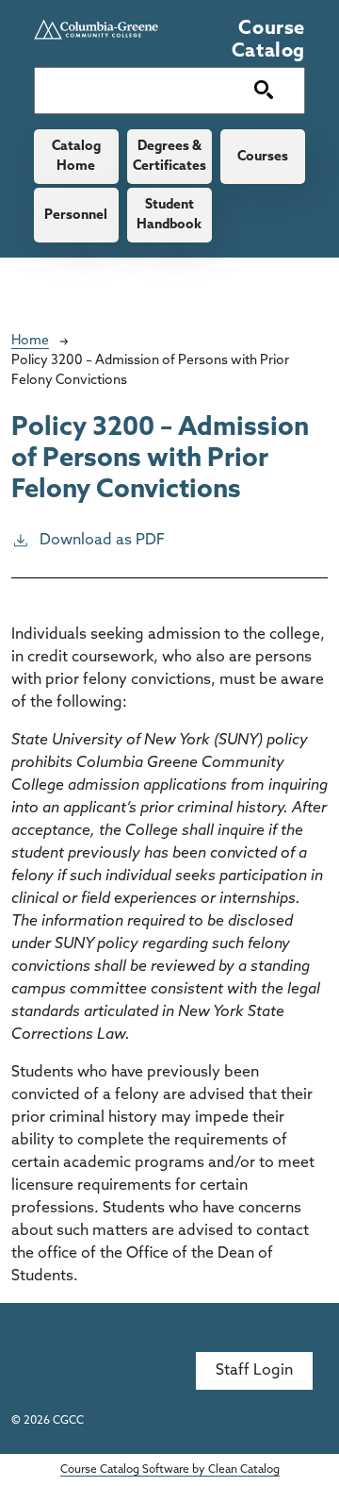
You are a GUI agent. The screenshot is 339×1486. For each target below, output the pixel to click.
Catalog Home (76, 157)
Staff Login (254, 1370)
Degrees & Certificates (169, 157)
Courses (262, 157)
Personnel (75, 216)
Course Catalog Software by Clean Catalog (170, 1470)
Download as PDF (102, 540)
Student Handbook (169, 215)
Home (30, 341)
